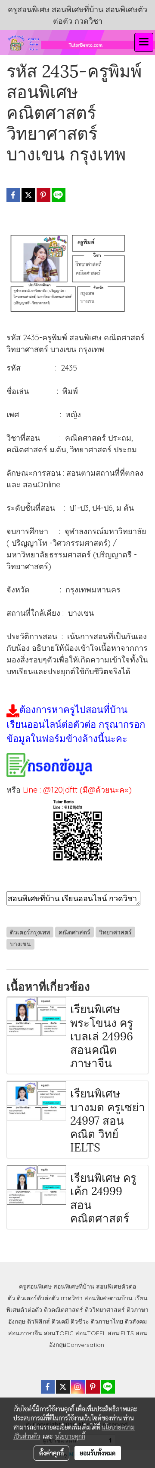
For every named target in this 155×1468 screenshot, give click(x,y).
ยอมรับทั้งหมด (98, 1453)
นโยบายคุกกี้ (70, 1436)
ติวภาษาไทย (107, 1321)
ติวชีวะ (80, 1321)
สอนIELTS (121, 1333)
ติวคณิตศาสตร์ (63, 1310)
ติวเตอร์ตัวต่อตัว (38, 1298)
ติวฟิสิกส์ (38, 1321)
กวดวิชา (72, 1298)
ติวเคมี (60, 1321)
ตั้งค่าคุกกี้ (51, 1453)
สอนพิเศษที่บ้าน (73, 1286)
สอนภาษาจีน (25, 1333)
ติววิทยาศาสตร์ (105, 1310)
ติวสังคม (136, 1321)
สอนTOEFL (90, 1333)
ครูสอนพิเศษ (35, 1286)
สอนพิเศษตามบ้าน (108, 1298)
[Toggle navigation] (143, 42)
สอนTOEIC (59, 1333)
